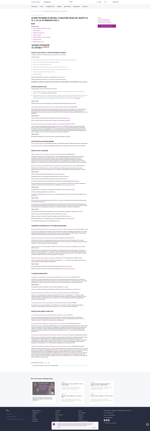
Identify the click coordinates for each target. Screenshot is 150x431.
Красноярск (80, 414)
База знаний (67, 6)
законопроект (45, 92)
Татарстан (80, 419)
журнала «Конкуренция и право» (54, 54)
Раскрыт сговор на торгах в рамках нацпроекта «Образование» (47, 257)
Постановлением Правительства (38, 143)
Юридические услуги (36, 410)
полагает (38, 337)
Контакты (84, 6)
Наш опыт (57, 412)
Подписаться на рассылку (111, 422)
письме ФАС (35, 145)
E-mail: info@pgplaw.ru (108, 417)
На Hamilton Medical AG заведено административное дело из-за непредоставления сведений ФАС (55, 229)
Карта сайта (8, 414)
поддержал (39, 305)
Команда (59, 6)
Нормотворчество (37, 30)
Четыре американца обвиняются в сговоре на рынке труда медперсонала (49, 323)
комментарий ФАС (52, 92)
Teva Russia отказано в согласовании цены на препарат (45, 237)
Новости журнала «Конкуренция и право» (42, 28)
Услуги (41, 6)
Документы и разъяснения (38, 32)
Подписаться (116, 2)
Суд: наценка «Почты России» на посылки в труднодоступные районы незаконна (51, 302)
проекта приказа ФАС (60, 127)
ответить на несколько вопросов (68, 184)
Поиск (99, 2)
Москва (80, 410)
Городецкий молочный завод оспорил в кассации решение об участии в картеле (51, 277)
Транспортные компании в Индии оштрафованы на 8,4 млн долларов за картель (51, 346)
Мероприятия (76, 6)
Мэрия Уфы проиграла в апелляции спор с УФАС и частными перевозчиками (50, 292)
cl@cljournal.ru (62, 77)
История (57, 421)
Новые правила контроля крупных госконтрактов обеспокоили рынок (48, 154)
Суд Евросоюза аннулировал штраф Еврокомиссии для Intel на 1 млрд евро (50, 314)
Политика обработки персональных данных (15, 419)
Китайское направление (83, 421)
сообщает (39, 325)
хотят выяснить (58, 183)
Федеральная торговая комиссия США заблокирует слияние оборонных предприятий (52, 334)
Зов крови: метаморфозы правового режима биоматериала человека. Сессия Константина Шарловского (42, 399)
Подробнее (59, 427)
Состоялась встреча (35, 204)
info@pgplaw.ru (47, 2)
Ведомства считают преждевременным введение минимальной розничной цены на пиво (53, 165)
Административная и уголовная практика (42, 37)
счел (37, 295)
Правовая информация (11, 416)
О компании (34, 6)
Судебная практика (37, 39)
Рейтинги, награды (59, 414)
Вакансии (57, 419)
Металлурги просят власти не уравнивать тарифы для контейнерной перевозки (51, 123)
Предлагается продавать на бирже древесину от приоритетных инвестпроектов (51, 106)
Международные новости (38, 41)
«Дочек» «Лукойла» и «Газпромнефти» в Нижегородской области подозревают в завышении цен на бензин (58, 246)
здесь (48, 79)
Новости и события (37, 34)
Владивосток (81, 416)
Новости (57, 416)
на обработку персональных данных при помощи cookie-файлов (73, 424)
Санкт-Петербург (81, 412)
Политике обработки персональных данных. (79, 425)
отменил (37, 279)
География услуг (50, 6)
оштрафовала (49, 348)
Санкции (34, 414)
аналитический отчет (48, 194)
